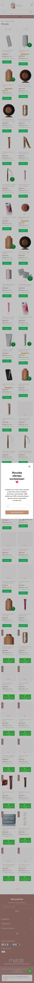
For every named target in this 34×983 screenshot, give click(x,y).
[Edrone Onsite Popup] (17, 491)
